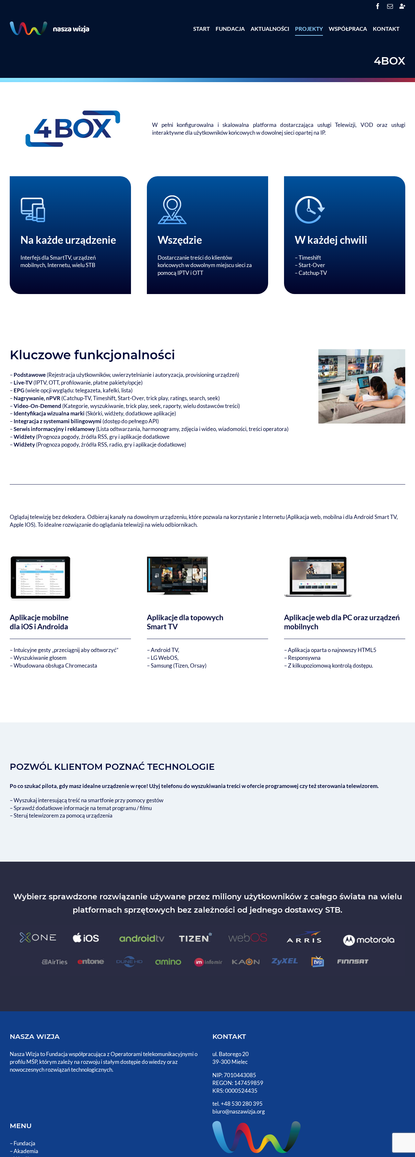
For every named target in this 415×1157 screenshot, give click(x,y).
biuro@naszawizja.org (238, 1111)
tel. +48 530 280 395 (237, 1103)
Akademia (26, 1151)
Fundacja (24, 1143)
